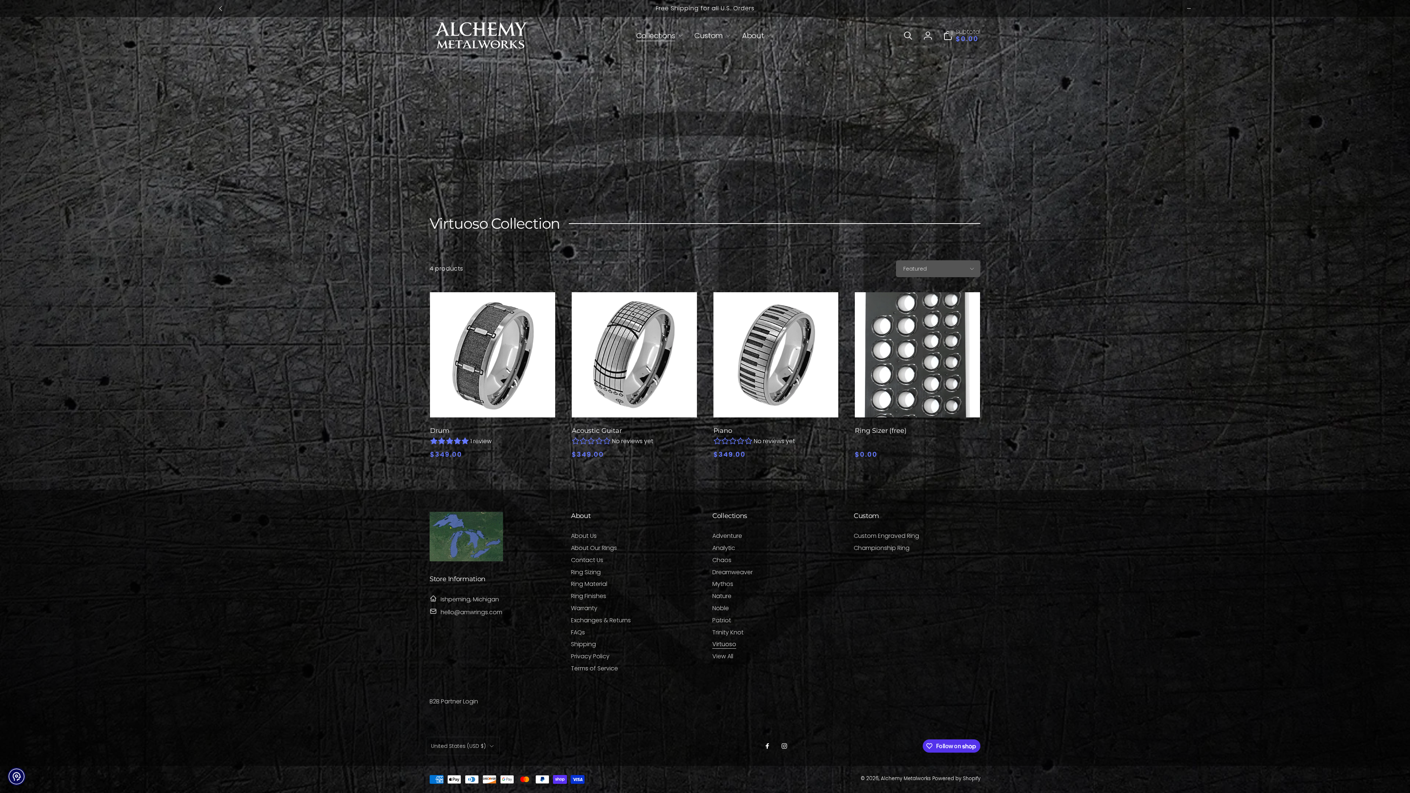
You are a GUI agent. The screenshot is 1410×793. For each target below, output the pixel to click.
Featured (915, 268)
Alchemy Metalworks (906, 778)
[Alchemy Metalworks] (466, 559)
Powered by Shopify (956, 778)
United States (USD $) (458, 746)
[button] (658, 35)
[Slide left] (221, 8)
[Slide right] (1189, 8)
